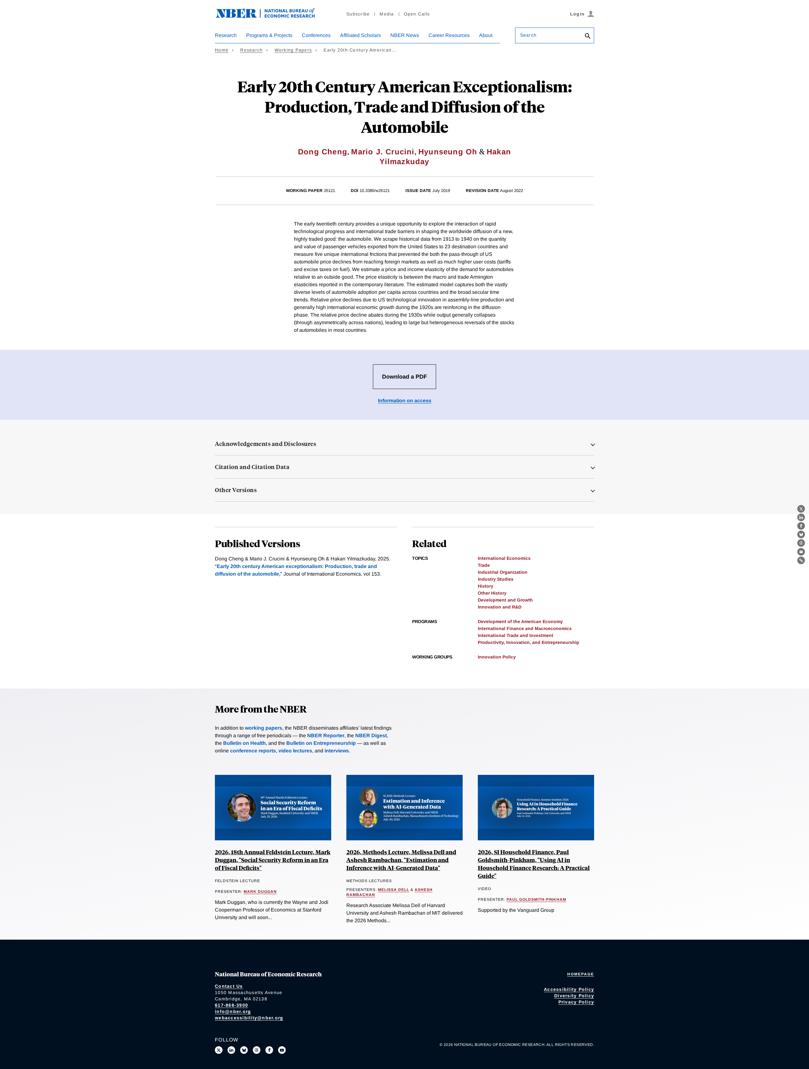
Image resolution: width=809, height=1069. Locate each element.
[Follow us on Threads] (256, 1050)
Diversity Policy (574, 995)
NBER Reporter (325, 735)
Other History (492, 593)
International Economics (504, 558)
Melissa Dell (393, 889)
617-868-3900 (231, 1005)
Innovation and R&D (499, 606)
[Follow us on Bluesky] (244, 1050)
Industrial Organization (502, 572)
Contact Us (229, 986)
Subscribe (358, 13)
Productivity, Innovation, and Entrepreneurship (528, 642)
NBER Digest (371, 735)
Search (528, 35)
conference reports (253, 750)
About (485, 35)
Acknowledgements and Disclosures (265, 444)
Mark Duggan (260, 891)
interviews (337, 750)
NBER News (404, 35)
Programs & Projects (269, 35)
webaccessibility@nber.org (249, 1017)
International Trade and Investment (515, 635)
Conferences (316, 35)
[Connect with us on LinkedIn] (231, 1050)
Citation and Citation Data (252, 467)
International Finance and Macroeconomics (525, 628)
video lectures (295, 750)
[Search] (588, 36)
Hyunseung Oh (447, 151)
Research (226, 35)
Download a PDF (404, 377)
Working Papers (293, 50)
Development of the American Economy (520, 621)
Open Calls (417, 13)
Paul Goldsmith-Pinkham (536, 899)
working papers (263, 728)
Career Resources (449, 35)
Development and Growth (505, 599)
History (485, 586)
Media (387, 13)
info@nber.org (233, 1011)
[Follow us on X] (218, 1050)
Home (221, 50)
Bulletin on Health (244, 743)
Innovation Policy (497, 656)
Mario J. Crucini (382, 151)
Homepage (580, 974)
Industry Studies (496, 579)
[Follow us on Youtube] (282, 1050)
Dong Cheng (322, 151)
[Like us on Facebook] (269, 1050)
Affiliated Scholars (360, 35)
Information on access (404, 400)
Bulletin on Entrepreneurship (321, 743)
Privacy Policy (576, 1001)
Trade (484, 565)
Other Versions (236, 490)
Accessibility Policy (569, 989)
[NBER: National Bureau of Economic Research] (270, 16)
